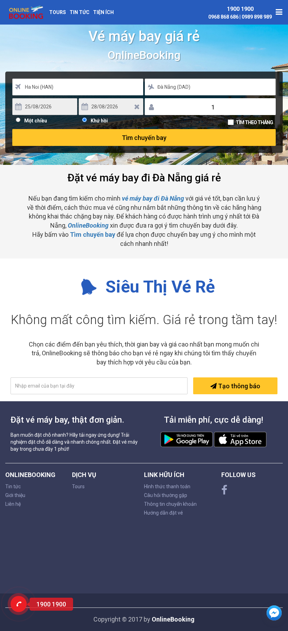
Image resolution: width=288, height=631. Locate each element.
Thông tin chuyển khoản (170, 504)
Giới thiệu (15, 495)
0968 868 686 (224, 17)
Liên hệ (13, 504)
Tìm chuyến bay (144, 137)
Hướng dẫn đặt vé (163, 513)
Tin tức (80, 12)
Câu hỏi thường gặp (165, 495)
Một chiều (35, 120)
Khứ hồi (99, 120)
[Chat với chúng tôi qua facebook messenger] (274, 612)
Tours (57, 12)
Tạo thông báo (238, 386)
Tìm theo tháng (254, 122)
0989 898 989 (257, 17)
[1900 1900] (19, 604)
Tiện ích (103, 12)
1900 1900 (240, 9)
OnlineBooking (88, 225)
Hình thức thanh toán (167, 486)
